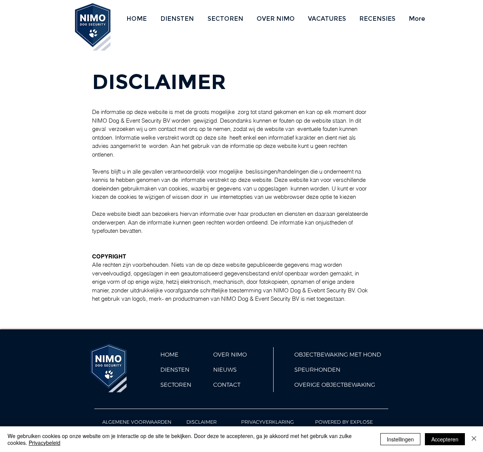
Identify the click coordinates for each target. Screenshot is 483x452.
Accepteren (444, 439)
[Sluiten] (473, 439)
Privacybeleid (44, 442)
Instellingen (400, 439)
